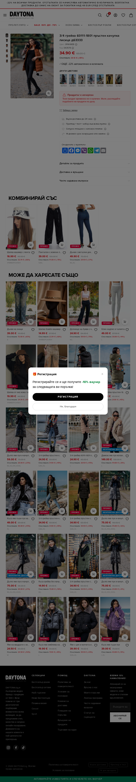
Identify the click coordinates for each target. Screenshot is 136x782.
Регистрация (68, 396)
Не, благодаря (68, 406)
